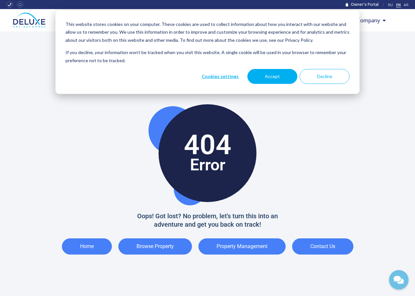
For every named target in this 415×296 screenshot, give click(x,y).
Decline (324, 76)
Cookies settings (220, 76)
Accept (272, 76)
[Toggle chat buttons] (399, 280)
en (398, 4)
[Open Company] (384, 20)
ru (390, 4)
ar (406, 4)
